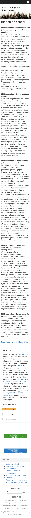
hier (20, 66)
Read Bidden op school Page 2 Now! (15, 342)
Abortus (9, 478)
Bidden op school (12, 464)
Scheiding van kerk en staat (16, 475)
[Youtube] (15, 497)
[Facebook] (13, 497)
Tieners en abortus (13, 471)
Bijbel (22, 379)
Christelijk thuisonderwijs (15, 466)
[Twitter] (17, 497)
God (4, 359)
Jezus (19, 366)
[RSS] (20, 497)
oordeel (5, 395)
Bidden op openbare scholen (16, 480)
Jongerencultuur (12, 473)
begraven (8, 382)
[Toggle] (28, 2)
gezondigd (22, 354)
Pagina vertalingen (15, 488)
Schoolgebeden (11, 469)
